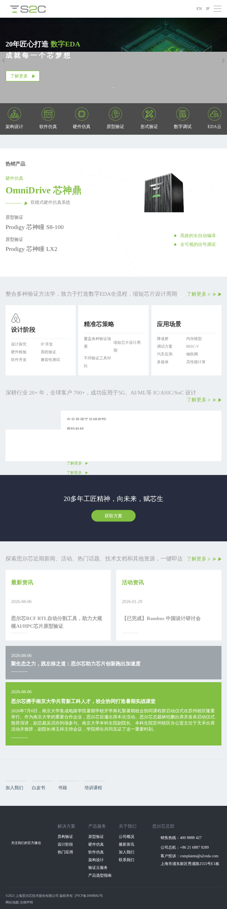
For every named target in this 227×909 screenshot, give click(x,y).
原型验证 (96, 837)
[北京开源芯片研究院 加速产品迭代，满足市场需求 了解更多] (113, 413)
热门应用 (65, 852)
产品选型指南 (100, 875)
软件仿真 (96, 852)
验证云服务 (98, 868)
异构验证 (65, 837)
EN (199, 9)
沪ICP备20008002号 (88, 896)
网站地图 (12, 902)
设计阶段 (65, 844)
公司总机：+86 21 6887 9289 (185, 847)
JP (208, 9)
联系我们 (126, 860)
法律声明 (26, 902)
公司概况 (126, 837)
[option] (162, 219)
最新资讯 (126, 844)
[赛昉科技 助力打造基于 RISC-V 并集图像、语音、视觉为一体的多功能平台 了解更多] (113, 422)
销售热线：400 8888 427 (181, 838)
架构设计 (96, 860)
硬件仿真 (96, 844)
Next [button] (218, 219)
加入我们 (126, 852)
